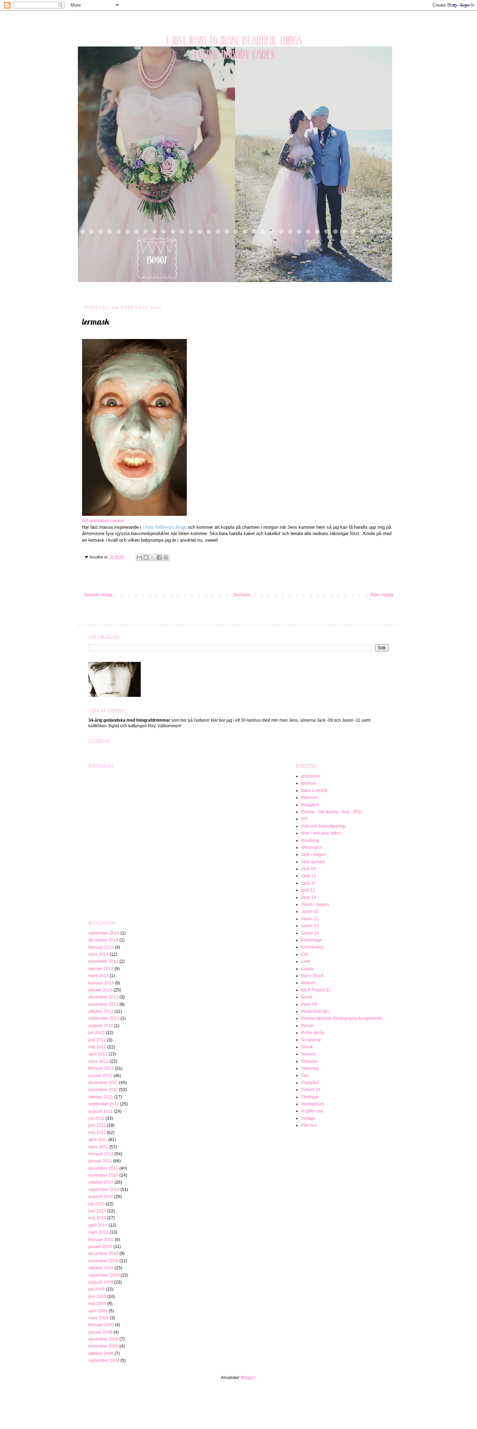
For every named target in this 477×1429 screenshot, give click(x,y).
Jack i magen (313, 854)
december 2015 (103, 940)
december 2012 (103, 997)
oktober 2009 (100, 1267)
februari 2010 (101, 1239)
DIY (304, 818)
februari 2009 (101, 1324)
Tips (305, 1075)
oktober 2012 (100, 1011)
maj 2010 (97, 1217)
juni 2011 (97, 1125)
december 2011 (103, 1082)
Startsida (241, 594)
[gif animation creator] (134, 514)
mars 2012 (98, 1061)
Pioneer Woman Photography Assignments (341, 1018)
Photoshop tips (315, 1011)
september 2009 (103, 1275)
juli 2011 (96, 1118)
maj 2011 (97, 1132)
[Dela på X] (152, 557)
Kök (304, 954)
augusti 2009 (100, 1282)
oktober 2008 (100, 1353)
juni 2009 (97, 1296)
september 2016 (103, 933)
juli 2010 (96, 1203)
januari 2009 (100, 1332)
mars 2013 (98, 975)
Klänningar (311, 940)
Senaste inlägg (98, 594)
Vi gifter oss (312, 1111)
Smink (307, 1047)
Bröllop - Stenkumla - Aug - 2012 (331, 811)
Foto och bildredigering (323, 826)
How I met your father (321, 833)
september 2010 (103, 1189)
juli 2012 (96, 1032)
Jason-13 (310, 925)
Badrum (308, 783)
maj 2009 (97, 1303)
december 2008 (103, 1339)
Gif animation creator (103, 520)
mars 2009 (98, 1317)
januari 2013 (100, 990)
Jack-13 (308, 897)
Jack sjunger (313, 861)
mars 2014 (98, 954)
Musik (306, 997)
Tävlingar (310, 1097)
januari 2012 (100, 1075)
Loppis (307, 968)
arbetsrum (310, 776)
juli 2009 (96, 1289)
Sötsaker (309, 1061)
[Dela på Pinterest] (165, 557)
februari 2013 (101, 983)
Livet (305, 961)
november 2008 (103, 1346)
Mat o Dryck (312, 975)
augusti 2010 (100, 1196)
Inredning (310, 840)
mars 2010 (98, 1232)
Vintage (308, 1118)
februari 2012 (101, 1068)
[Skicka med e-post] (139, 557)
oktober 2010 (100, 1182)
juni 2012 (97, 1040)
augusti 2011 (100, 1111)
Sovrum (308, 1054)
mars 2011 (98, 1147)
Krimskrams (312, 947)
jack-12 (308, 890)
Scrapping (311, 1039)
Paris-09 (309, 1004)
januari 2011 (100, 1161)
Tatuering (310, 1068)
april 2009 (98, 1310)
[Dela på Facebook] (159, 557)
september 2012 (103, 1018)
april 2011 (97, 1139)
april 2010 (98, 1225)
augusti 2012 (100, 1025)
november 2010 (103, 1175)
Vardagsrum (312, 1104)
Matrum (308, 982)
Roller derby (312, 1032)
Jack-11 (308, 883)
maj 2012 (97, 1047)
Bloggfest (310, 804)
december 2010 (103, 1168)
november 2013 (103, 961)
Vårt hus (309, 1125)
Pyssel (307, 1025)
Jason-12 (310, 918)
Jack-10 (308, 875)
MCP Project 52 (316, 990)
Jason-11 (309, 911)
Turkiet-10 (310, 1089)
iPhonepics (311, 847)
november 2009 (103, 1260)
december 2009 (103, 1253)
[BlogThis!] (145, 557)
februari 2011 (100, 1154)
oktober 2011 (100, 1097)
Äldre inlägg (381, 594)
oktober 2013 (100, 968)
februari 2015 (101, 947)
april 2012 (98, 1054)
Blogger (248, 1377)
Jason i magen (315, 904)
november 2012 (103, 1004)
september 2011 (103, 1104)
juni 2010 (97, 1210)
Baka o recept (314, 790)
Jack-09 (308, 868)
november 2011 (103, 1089)
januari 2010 (100, 1246)
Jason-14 (310, 933)
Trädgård (309, 1082)
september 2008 (103, 1360)
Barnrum (309, 797)
